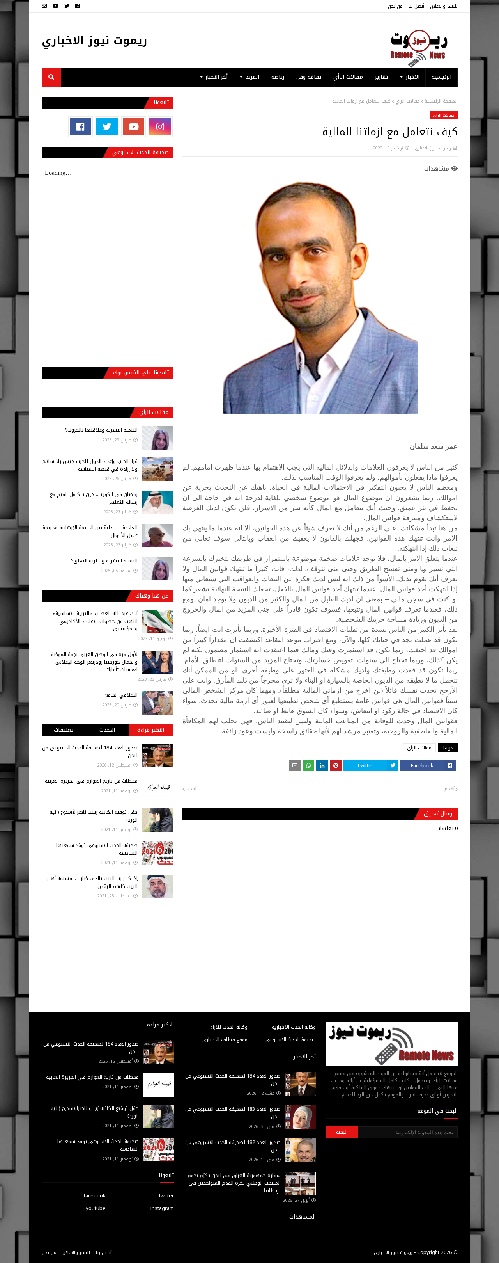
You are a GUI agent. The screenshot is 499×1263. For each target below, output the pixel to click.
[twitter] (66, 6)
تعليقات (63, 730)
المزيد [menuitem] (252, 77)
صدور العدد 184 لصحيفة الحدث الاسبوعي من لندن (90, 751)
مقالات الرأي (407, 101)
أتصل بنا (416, 6)
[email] (45, 6)
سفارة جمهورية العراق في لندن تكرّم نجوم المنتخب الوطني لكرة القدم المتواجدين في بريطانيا (234, 1182)
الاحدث (107, 730)
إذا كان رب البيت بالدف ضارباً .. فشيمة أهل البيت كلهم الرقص (92, 882)
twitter (166, 1196)
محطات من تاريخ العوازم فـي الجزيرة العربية (91, 781)
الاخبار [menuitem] (412, 77)
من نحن (395, 6)
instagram (162, 1208)
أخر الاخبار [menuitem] (216, 77)
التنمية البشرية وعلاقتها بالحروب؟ (101, 430)
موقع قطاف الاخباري (225, 1039)
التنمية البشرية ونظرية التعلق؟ (104, 561)
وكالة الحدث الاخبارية (294, 1027)
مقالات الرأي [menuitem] (348, 77)
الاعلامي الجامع (121, 695)
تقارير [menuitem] (381, 77)
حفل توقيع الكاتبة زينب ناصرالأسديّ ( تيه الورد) (94, 816)
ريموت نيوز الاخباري (94, 40)
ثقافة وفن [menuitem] (308, 77)
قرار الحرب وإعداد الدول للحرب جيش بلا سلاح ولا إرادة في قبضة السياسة (90, 465)
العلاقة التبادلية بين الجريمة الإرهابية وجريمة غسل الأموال (90, 531)
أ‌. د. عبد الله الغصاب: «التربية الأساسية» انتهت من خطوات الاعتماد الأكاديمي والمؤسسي (95, 620)
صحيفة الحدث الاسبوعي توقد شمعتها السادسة (97, 849)
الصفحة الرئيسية (441, 101)
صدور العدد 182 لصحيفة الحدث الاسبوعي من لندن (233, 1146)
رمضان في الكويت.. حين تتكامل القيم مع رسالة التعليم (94, 498)
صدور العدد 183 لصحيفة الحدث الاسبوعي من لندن (233, 1113)
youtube (96, 1208)
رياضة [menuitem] (277, 77)
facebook (94, 1196)
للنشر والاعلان (444, 6)
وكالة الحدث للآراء (229, 1027)
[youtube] (55, 6)
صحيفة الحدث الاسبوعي (290, 1039)
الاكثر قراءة (150, 730)
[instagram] (160, 126)
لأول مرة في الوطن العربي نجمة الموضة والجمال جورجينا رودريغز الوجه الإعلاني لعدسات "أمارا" (94, 661)
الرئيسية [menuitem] (441, 77)
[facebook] (77, 6)
